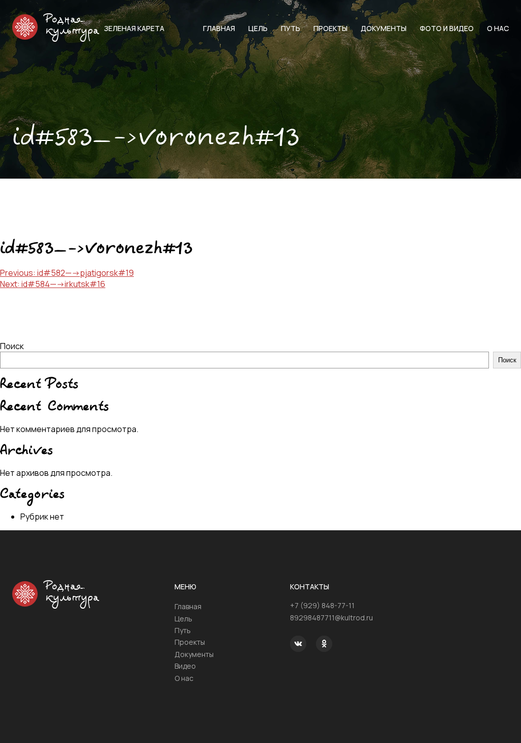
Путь (290, 28)
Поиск (12, 346)
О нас (498, 28)
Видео (185, 666)
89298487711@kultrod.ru (331, 617)
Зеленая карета (134, 28)
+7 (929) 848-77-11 (322, 605)
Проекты (330, 28)
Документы (384, 28)
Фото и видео (447, 28)
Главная (219, 28)
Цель (258, 28)
